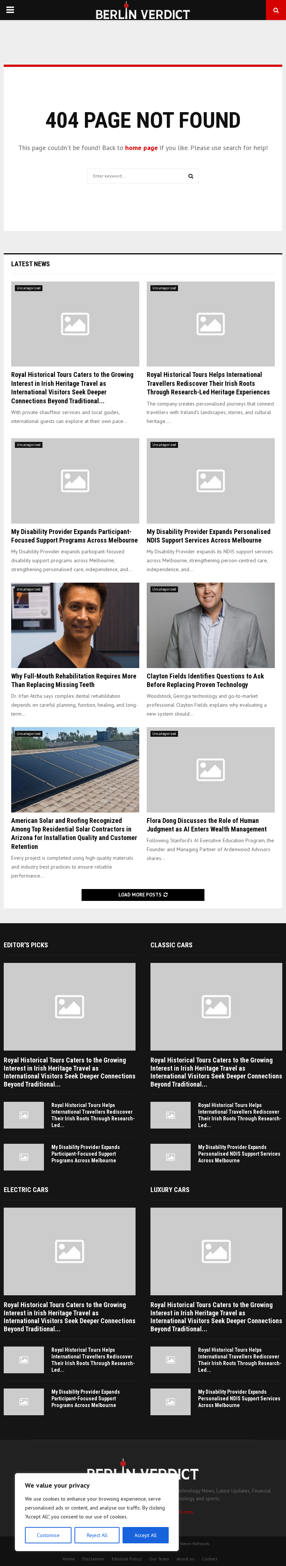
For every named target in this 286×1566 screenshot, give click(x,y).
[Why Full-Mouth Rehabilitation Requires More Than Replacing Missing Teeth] (75, 625)
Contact (209, 1559)
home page (141, 147)
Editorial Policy (127, 1559)
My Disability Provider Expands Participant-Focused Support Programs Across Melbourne (85, 1153)
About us (185, 1559)
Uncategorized (29, 288)
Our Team (159, 1559)
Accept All (145, 1535)
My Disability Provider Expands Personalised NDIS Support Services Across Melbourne (239, 1153)
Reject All (97, 1535)
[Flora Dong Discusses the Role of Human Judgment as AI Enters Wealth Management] (211, 769)
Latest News (30, 264)
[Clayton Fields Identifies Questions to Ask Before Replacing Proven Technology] (211, 625)
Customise (48, 1535)
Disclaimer (93, 1559)
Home (69, 1559)
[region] (97, 1512)
